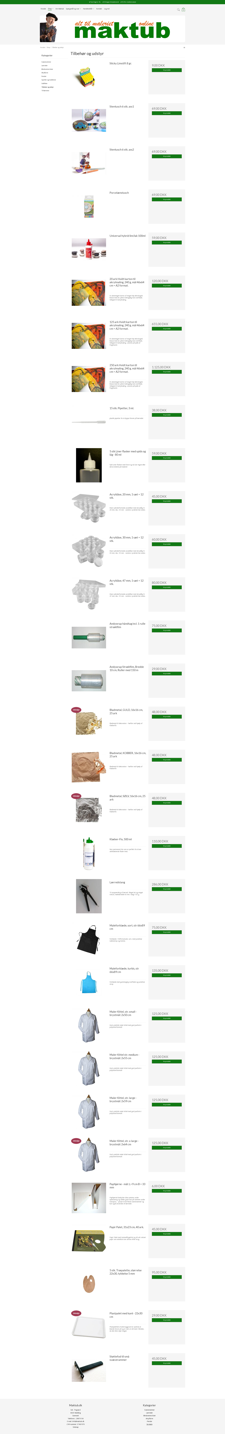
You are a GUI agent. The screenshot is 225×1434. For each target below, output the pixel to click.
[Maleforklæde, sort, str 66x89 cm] (89, 940)
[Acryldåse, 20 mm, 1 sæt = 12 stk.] (89, 509)
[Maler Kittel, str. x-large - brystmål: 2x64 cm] (89, 1156)
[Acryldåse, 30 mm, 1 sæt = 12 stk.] (89, 552)
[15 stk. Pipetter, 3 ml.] (89, 423)
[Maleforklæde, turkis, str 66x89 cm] (89, 983)
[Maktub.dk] (112, 27)
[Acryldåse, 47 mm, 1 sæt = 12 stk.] (89, 595)
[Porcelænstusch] (89, 207)
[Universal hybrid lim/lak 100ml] (89, 251)
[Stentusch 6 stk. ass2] (89, 164)
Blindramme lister (47, 69)
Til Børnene (45, 90)
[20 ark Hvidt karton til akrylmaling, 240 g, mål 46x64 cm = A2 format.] (89, 294)
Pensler (43, 76)
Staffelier (44, 83)
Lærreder (44, 65)
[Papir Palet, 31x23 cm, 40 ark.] (89, 1242)
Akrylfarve (44, 73)
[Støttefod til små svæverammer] (89, 1371)
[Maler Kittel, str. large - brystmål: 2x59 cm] (89, 1113)
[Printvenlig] (184, 47)
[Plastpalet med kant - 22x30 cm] (89, 1328)
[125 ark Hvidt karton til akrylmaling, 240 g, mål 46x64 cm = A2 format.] (89, 337)
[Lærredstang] (89, 897)
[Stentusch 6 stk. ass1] (89, 121)
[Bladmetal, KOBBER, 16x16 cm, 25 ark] (89, 768)
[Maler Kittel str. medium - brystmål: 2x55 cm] (89, 1069)
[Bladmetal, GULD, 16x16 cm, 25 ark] (89, 725)
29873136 (80, 1418)
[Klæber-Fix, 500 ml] (89, 854)
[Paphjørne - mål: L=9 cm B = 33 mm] (89, 1199)
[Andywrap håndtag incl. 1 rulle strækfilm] (89, 638)
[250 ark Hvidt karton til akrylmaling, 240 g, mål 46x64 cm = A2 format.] (89, 380)
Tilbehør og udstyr (47, 87)
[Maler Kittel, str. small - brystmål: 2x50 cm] (89, 1026)
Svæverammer (46, 62)
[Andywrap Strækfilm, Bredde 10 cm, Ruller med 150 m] (89, 682)
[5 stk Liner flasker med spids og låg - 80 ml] (89, 466)
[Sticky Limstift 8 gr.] (89, 78)
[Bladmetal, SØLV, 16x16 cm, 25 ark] (89, 811)
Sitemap (76, 1427)
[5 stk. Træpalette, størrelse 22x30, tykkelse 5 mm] (89, 1285)
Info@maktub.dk (78, 1421)
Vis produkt (167, 70)
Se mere (149, 1424)
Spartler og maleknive (48, 80)
